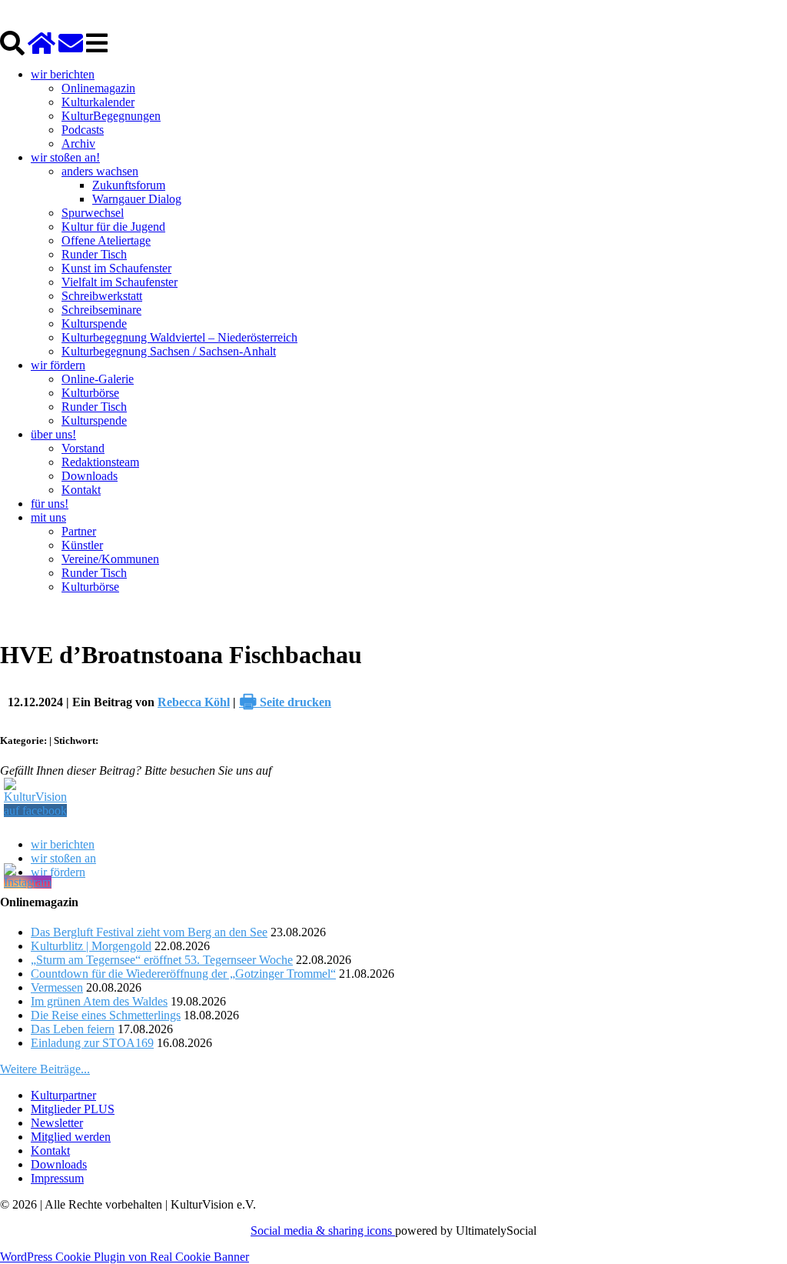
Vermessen (57, 987)
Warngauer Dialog (136, 198)
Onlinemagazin (98, 88)
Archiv (78, 143)
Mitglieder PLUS (73, 1109)
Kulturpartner (63, 1095)
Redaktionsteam (100, 462)
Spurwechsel (92, 212)
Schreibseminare (101, 309)
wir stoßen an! (65, 157)
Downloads (89, 475)
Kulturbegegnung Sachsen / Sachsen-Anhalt (168, 351)
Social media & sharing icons (323, 1230)
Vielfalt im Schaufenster (119, 281)
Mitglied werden (71, 1136)
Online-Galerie (97, 378)
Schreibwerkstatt (101, 295)
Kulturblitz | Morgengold (91, 945)
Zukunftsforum (128, 185)
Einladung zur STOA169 (92, 1042)
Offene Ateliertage (106, 240)
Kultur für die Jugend (113, 226)
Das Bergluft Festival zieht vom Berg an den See (149, 932)
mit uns (48, 517)
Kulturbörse (90, 392)
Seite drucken (285, 702)
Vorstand (83, 448)
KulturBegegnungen (111, 115)
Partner (78, 531)
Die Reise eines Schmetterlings (106, 1015)
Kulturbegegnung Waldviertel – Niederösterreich (179, 337)
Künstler (82, 545)
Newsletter (57, 1122)
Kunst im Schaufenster (116, 268)
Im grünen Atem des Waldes (99, 1001)
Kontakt (81, 489)
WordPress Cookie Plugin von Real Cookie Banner (124, 1256)
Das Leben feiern (73, 1029)
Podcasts (82, 129)
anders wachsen (99, 171)
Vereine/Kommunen (110, 558)
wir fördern (58, 365)
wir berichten (63, 74)
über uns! (53, 434)
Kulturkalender (97, 101)
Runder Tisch (94, 254)
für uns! (49, 503)
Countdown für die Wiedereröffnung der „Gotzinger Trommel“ (183, 973)
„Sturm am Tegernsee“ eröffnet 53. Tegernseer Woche (162, 959)
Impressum (57, 1178)
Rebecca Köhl (194, 702)
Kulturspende (94, 323)
